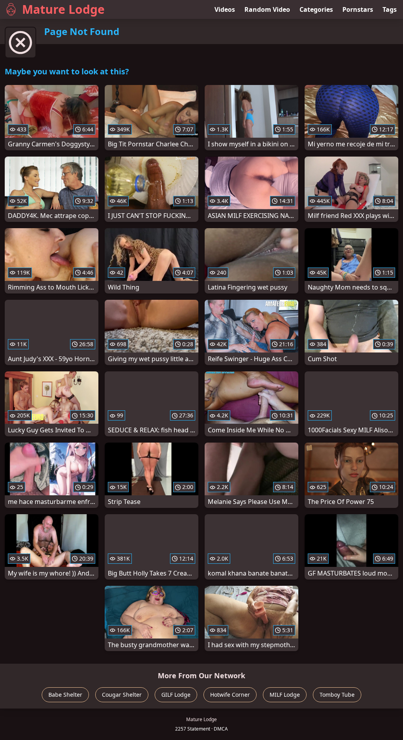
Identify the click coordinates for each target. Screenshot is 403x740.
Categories (316, 9)
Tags (390, 9)
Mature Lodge (63, 9)
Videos (224, 9)
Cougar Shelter (122, 694)
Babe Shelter (65, 694)
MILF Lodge (285, 694)
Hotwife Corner (230, 694)
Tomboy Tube (337, 694)
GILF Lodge (175, 694)
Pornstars (357, 9)
